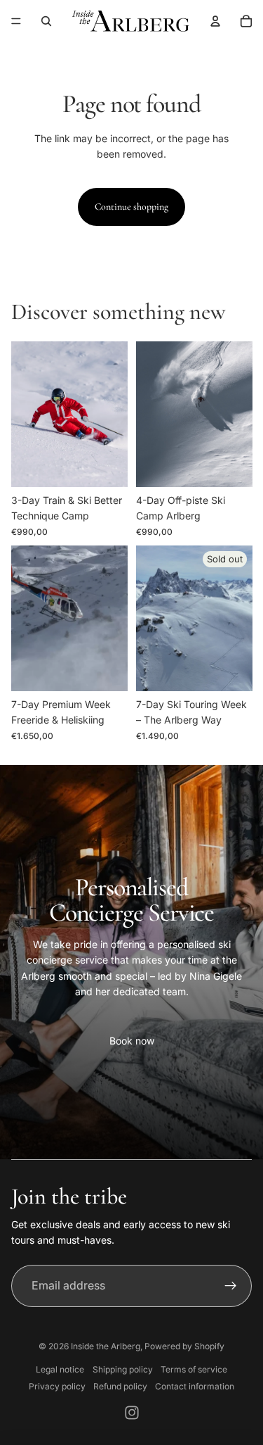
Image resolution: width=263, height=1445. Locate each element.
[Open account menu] (215, 21)
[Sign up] (230, 1286)
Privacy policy (57, 1386)
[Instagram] (131, 1412)
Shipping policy (123, 1369)
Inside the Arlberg (105, 1346)
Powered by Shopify (184, 1346)
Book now (131, 1041)
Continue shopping (131, 207)
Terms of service (194, 1369)
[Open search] (46, 21)
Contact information (194, 1386)
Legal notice (60, 1369)
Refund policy (120, 1386)
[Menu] (16, 21)
